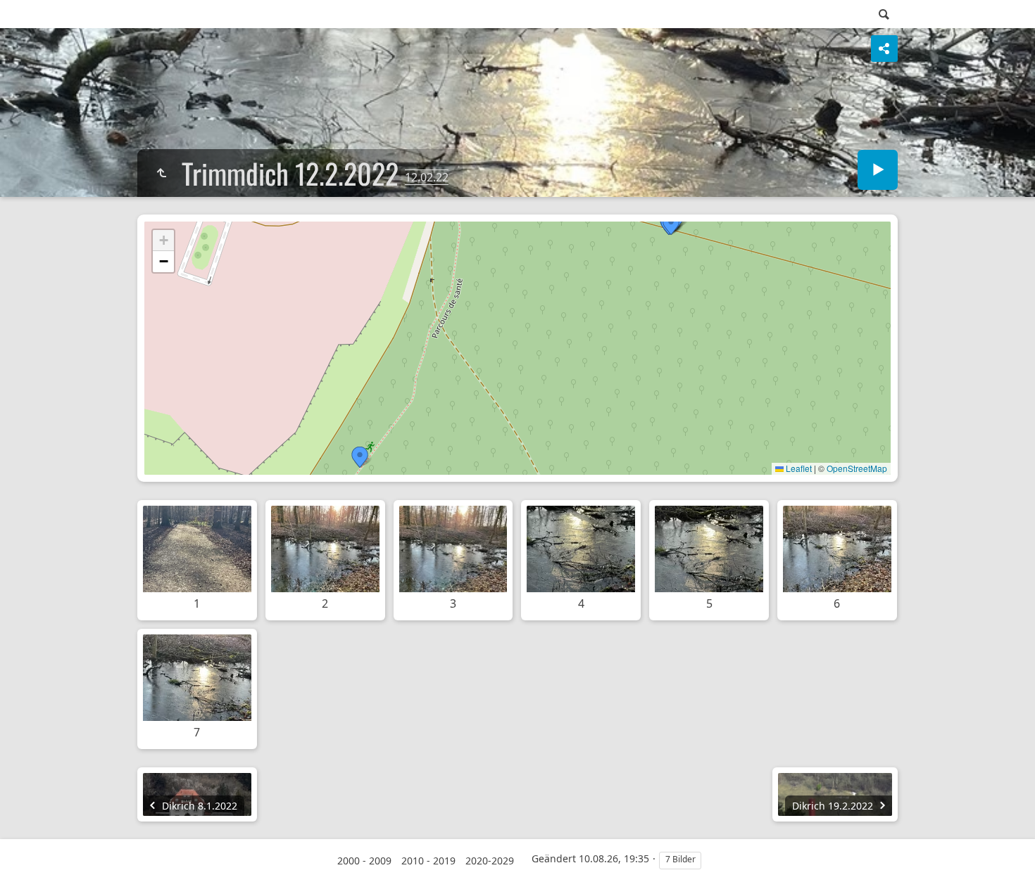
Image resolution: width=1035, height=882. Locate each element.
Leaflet (798, 468)
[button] (359, 457)
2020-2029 (489, 860)
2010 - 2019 (428, 860)
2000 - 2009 (364, 860)
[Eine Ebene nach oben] (161, 173)
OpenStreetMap (857, 468)
